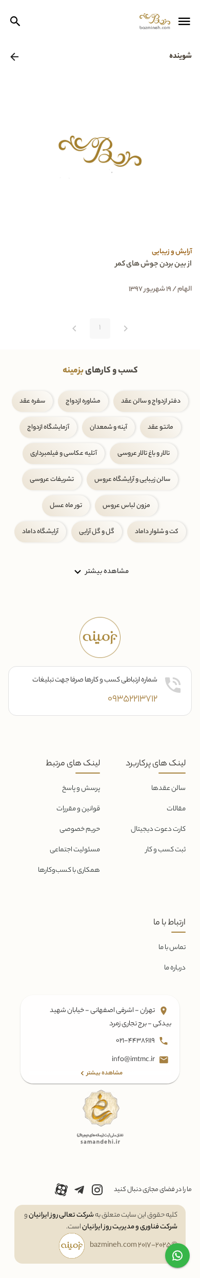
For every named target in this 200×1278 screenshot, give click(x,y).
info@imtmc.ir (134, 1060)
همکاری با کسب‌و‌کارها (69, 870)
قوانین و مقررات (78, 809)
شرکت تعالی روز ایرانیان (61, 1215)
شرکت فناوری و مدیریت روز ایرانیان (129, 1227)
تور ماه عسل (66, 505)
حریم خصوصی (79, 829)
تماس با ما (172, 948)
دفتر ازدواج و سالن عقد (151, 401)
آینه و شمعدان (108, 427)
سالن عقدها (168, 789)
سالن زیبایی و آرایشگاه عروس (132, 479)
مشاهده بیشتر (106, 572)
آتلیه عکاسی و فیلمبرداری (63, 453)
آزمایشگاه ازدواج (48, 427)
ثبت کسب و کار (166, 850)
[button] (184, 21)
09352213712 (132, 699)
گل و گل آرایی (96, 531)
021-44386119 (136, 1041)
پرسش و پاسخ (81, 789)
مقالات (176, 809)
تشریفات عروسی (52, 479)
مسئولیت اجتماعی (75, 850)
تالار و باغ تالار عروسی (143, 453)
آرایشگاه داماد (40, 531)
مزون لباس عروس (126, 505)
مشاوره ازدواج (83, 401)
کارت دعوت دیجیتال (158, 829)
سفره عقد (32, 401)
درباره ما (175, 968)
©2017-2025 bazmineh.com (133, 1246)
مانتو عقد (160, 427)
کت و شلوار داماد (156, 531)
